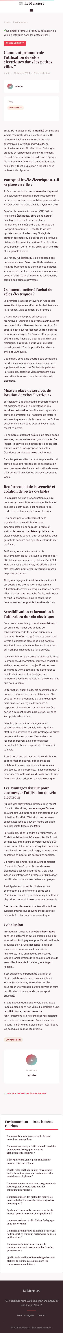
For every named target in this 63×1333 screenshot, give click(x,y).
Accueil (7, 22)
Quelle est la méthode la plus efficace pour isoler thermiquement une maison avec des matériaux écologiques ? (30, 1173)
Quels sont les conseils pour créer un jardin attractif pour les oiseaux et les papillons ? (30, 1212)
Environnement (20, 22)
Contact (42, 1315)
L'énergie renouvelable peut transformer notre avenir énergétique (28, 1161)
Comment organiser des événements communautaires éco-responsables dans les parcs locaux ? (30, 1247)
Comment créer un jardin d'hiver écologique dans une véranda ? (30, 1222)
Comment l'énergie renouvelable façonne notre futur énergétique (29, 1137)
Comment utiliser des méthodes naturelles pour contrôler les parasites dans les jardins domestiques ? (30, 1200)
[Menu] (31, 10)
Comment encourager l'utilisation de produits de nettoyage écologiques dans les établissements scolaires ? (31, 1149)
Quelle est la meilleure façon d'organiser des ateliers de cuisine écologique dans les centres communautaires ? (31, 1261)
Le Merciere (31, 3)
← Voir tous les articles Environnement (25, 1093)
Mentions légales (25, 1315)
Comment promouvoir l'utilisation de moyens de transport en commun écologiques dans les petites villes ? (31, 1234)
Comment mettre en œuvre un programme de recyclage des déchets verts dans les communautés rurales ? (31, 1186)
